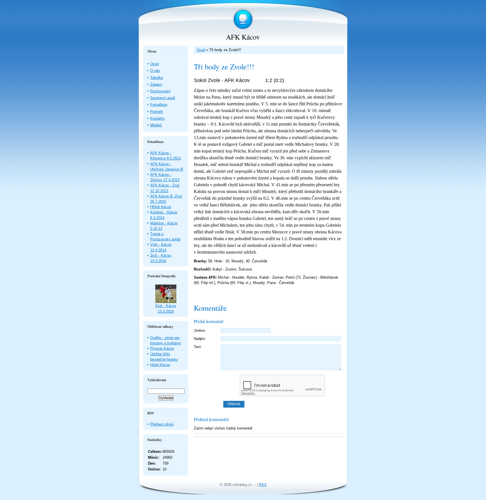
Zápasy (156, 84)
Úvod (201, 50)
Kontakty (157, 118)
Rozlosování (160, 91)
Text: (198, 347)
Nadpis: (200, 339)
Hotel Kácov (160, 365)
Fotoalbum (158, 105)
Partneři (156, 112)
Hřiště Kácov (160, 207)
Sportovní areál (162, 98)
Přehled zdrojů (162, 424)
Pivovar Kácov (162, 348)
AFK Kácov (243, 37)
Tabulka (156, 78)
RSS (263, 485)
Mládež (156, 125)
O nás (155, 71)
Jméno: (200, 330)
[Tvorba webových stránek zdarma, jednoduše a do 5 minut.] (255, 485)
